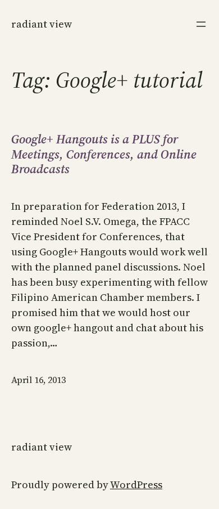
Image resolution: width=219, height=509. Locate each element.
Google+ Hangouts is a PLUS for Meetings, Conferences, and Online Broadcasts (104, 154)
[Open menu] (201, 24)
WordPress (136, 485)
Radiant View (41, 24)
